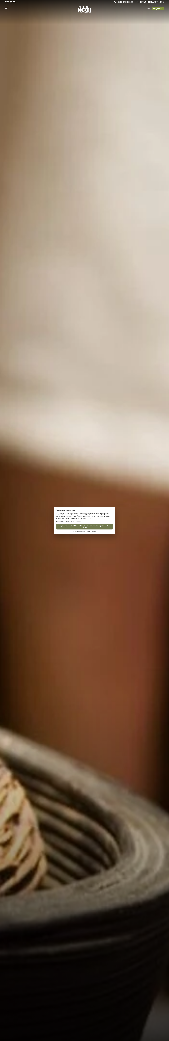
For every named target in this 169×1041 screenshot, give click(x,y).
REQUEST (158, 8)
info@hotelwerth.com (152, 2)
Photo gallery (10, 2)
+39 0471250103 (125, 2)
